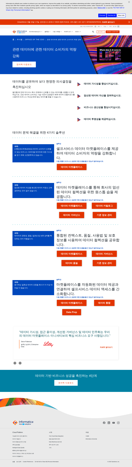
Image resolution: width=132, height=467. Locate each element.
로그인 (114, 26)
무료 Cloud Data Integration (56, 436)
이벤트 (87, 436)
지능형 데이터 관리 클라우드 (19, 436)
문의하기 (101, 31)
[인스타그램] (118, 422)
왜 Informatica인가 (35, 31)
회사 (99, 26)
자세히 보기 (67, 31)
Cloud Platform (17, 432)
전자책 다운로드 (24, 64)
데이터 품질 (72, 263)
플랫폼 (47, 31)
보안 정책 (18, 461)
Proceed (102, 15)
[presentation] (14, 363)
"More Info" (101, 8)
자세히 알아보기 (108, 22)
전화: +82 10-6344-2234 (86, 26)
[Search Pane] (93, 32)
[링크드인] (109, 422)
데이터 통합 (104, 303)
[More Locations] (95, 26)
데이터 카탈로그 (104, 205)
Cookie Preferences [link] (28, 461)
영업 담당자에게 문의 (54, 439)
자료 (87, 432)
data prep (71, 312)
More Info (121, 15)
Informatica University (91, 439)
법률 (13, 461)
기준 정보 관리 (104, 215)
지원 (104, 26)
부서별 (19, 39)
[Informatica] (19, 32)
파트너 (77, 31)
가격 (110, 26)
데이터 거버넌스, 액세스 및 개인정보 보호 (23, 453)
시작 (50, 432)
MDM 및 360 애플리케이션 (19, 450)
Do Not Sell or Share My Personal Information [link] (47, 461)
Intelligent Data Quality (18, 447)
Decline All (111, 15)
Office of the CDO (34, 39)
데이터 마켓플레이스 (71, 167)
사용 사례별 (56, 31)
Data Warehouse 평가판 (55, 442)
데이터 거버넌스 (71, 215)
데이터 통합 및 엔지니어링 (19, 442)
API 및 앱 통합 (16, 444)
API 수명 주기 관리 (54, 444)
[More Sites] (118, 26)
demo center (112, 31)
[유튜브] (113, 422)
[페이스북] (104, 422)
